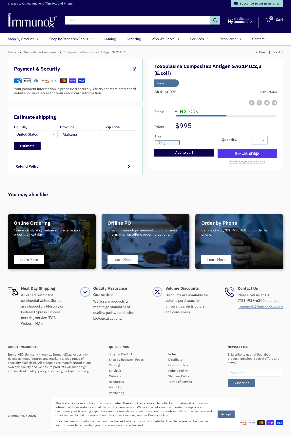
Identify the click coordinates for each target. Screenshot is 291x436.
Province (67, 127)
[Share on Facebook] (252, 103)
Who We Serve (166, 39)
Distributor (176, 359)
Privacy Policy (178, 365)
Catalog (110, 39)
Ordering (134, 39)
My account (238, 22)
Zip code (113, 127)
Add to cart (184, 152)
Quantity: (229, 139)
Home (12, 52)
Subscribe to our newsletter (260, 3)
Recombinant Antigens (40, 52)
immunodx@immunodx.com (260, 306)
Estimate (27, 146)
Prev (262, 52)
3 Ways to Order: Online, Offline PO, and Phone (40, 3)
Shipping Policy (179, 376)
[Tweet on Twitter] (267, 103)
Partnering (116, 393)
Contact (258, 39)
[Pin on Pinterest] (259, 103)
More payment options (247, 162)
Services (199, 39)
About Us (115, 387)
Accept (226, 414)
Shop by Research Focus (71, 39)
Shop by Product (23, 39)
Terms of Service (180, 382)
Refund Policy (27, 166)
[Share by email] (274, 103)
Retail (172, 354)
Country (20, 127)
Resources (231, 39)
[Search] (215, 20)
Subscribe (241, 383)
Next (276, 52)
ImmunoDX (268, 92)
